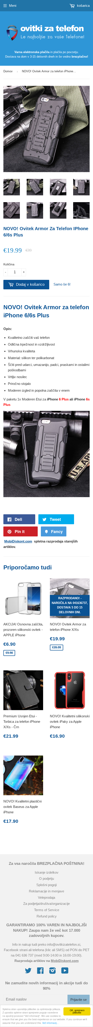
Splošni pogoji (46, 885)
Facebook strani (16, 950)
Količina (8, 264)
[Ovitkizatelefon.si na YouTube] (64, 972)
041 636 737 (24, 955)
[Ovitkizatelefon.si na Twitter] (28, 972)
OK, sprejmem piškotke (77, 1011)
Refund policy (47, 916)
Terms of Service (46, 910)
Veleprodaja (46, 897)
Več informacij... (50, 1023)
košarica (83, 5)
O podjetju (46, 878)
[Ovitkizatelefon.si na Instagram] (52, 972)
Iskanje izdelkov (46, 872)
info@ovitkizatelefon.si (63, 944)
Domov (8, 71)
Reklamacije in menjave (46, 891)
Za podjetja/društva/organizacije (46, 903)
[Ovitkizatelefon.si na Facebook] (40, 972)
